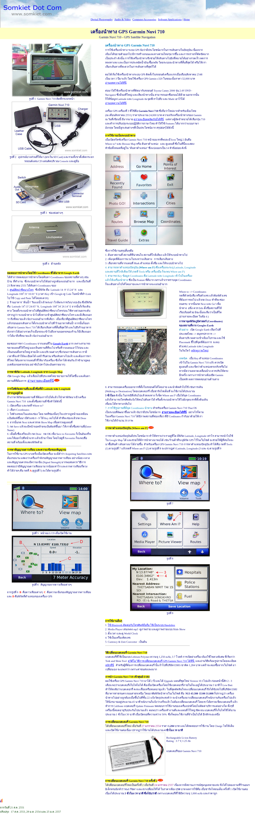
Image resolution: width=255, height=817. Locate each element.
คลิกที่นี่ (109, 665)
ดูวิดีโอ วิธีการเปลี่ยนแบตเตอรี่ (152, 661)
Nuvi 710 (182, 661)
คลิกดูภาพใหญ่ (199, 350)
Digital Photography (102, 19)
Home (186, 19)
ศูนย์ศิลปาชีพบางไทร (21, 289)
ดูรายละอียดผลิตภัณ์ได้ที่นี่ (149, 119)
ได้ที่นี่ (191, 661)
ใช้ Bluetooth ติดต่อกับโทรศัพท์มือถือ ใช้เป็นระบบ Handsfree (141, 625)
